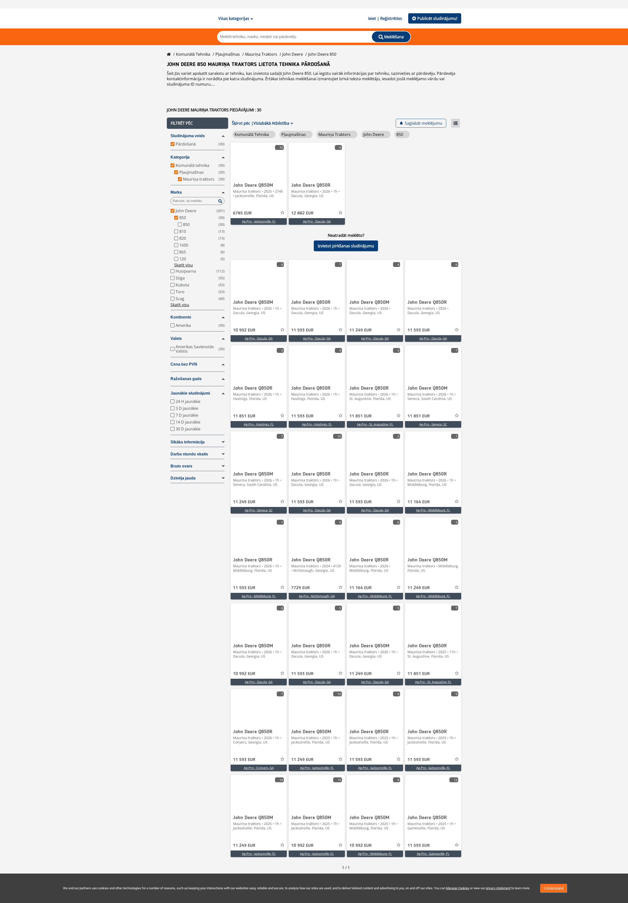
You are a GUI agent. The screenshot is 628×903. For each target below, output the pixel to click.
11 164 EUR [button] (418, 502)
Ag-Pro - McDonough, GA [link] (317, 596)
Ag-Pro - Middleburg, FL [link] (433, 510)
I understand (553, 888)
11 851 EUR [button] (244, 416)
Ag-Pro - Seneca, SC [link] (433, 424)
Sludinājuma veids (187, 136)
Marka (176, 192)
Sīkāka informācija (187, 442)
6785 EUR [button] (242, 213)
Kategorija (180, 157)
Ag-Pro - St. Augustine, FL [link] (375, 424)
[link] (259, 161)
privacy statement (498, 888)
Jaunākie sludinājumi (190, 393)
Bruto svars (181, 466)
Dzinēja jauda (183, 478)
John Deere (292, 54)
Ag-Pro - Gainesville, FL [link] (433, 853)
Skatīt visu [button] (183, 265)
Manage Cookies (457, 888)
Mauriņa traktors (261, 54)
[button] (197, 123)
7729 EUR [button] (300, 588)
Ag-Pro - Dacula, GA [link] (317, 221)
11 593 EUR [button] (302, 330)
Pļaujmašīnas (227, 54)
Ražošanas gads (186, 379)
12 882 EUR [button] (302, 213)
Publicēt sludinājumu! (437, 18)
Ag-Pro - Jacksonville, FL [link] (259, 221)
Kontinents (180, 317)
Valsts (176, 338)
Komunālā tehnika (193, 54)
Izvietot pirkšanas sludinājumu (346, 246)
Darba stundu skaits (189, 454)
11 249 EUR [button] (360, 330)
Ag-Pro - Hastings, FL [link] (259, 424)
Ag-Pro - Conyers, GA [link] (259, 768)
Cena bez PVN (183, 364)
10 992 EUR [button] (244, 330)
